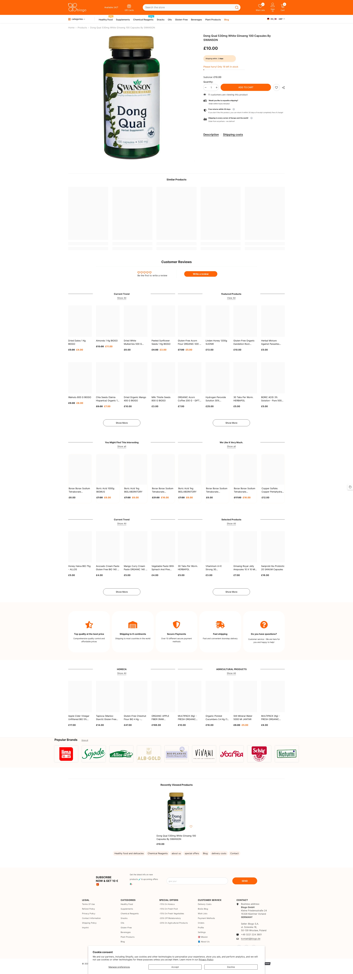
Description (211, 134)
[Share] (282, 87)
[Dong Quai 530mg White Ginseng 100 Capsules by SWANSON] (176, 812)
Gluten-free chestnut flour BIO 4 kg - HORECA (135, 717)
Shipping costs (233, 134)
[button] (244, 119)
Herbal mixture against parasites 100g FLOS (270, 342)
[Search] (191, 7)
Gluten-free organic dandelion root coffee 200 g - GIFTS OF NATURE (244, 342)
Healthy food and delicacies (129, 853)
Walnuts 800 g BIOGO (79, 397)
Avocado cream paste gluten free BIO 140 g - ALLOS (107, 568)
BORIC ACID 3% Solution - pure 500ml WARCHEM (272, 399)
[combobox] (188, 7)
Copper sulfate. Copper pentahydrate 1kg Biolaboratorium (273, 490)
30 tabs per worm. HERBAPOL (243, 399)
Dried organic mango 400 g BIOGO (135, 399)
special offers (192, 853)
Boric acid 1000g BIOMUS (105, 490)
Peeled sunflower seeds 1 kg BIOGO (161, 342)
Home (71, 27)
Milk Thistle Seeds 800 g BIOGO (161, 399)
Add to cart (245, 87)
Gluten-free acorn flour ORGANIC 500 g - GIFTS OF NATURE (189, 342)
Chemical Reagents (158, 853)
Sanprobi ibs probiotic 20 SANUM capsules (272, 568)
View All (231, 298)
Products (82, 27)
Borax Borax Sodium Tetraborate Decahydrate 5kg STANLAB (162, 490)
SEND (245, 881)
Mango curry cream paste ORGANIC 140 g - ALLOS (135, 568)
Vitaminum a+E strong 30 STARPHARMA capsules (214, 568)
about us (176, 853)
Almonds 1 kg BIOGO (107, 340)
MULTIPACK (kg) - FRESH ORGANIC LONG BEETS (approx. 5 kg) (273, 717)
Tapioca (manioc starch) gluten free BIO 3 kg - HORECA (106, 717)
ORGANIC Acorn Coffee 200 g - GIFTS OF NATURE (189, 399)
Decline (231, 967)
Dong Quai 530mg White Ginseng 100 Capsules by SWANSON (176, 837)
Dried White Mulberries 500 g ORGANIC (133, 342)
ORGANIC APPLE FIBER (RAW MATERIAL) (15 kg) (161, 717)
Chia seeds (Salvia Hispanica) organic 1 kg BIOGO (106, 399)
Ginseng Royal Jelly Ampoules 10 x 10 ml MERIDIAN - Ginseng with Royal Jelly (244, 568)
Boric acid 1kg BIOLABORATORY (133, 490)
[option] (131, 98)
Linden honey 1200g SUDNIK (216, 342)
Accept (175, 967)
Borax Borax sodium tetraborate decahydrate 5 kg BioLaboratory (244, 490)
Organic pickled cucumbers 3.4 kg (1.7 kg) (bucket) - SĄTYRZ (217, 717)
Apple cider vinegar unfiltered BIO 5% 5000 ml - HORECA (78, 717)
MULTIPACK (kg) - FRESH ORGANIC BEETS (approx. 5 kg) (189, 717)
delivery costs (219, 853)
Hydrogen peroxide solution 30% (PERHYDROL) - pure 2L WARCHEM (217, 399)
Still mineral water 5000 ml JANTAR (242, 717)
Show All (121, 298)
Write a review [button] (201, 274)
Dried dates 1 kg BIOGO (77, 342)
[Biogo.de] (66, 754)
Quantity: (208, 81)
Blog (205, 853)
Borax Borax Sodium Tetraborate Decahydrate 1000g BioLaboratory (216, 490)
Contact (234, 853)
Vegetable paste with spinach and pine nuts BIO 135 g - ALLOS (163, 568)
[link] (276, 87)
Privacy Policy (206, 959)
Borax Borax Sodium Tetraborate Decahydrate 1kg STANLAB (79, 490)
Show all (121, 446)
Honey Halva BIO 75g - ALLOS (79, 568)
